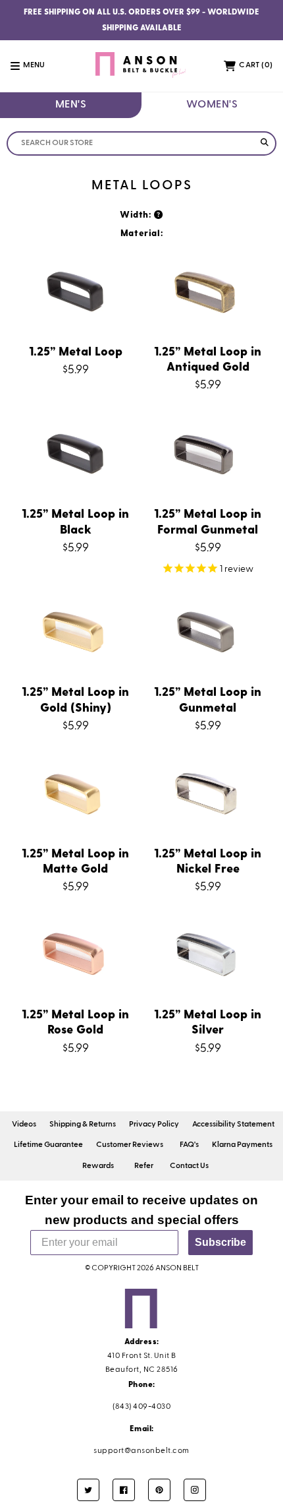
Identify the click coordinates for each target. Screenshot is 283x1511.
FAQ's (189, 1145)
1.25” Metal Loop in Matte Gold (75, 860)
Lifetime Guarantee (48, 1145)
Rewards (98, 1166)
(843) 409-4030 (141, 1407)
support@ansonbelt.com (141, 1451)
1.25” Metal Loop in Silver (207, 1020)
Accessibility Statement (233, 1124)
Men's (71, 105)
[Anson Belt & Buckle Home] (142, 66)
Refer (143, 1166)
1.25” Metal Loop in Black (75, 520)
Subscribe (220, 1242)
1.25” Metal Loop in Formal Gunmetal (207, 520)
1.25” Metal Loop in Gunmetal (207, 698)
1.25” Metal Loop (75, 350)
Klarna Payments (242, 1145)
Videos (24, 1124)
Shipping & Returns (82, 1124)
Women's (212, 105)
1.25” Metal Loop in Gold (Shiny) (75, 698)
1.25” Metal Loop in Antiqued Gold (207, 358)
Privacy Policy (154, 1124)
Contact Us (189, 1166)
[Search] (264, 143)
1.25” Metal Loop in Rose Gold (75, 1020)
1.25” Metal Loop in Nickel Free (207, 860)
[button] (35, 65)
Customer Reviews (129, 1145)
